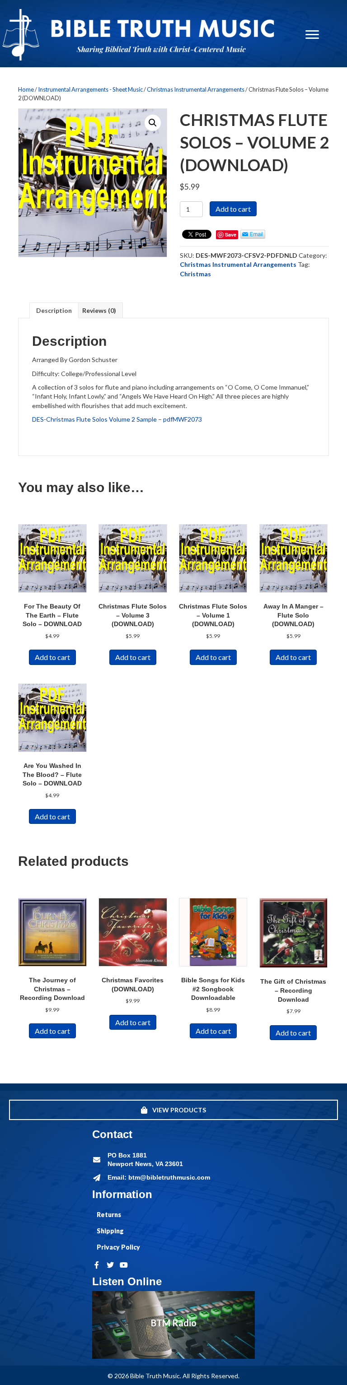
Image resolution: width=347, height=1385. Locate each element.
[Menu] (312, 34)
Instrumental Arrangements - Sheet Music (90, 89)
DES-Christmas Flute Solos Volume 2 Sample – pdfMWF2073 (117, 419)
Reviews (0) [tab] (99, 310)
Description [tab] (54, 310)
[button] (153, 123)
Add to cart (233, 208)
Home (26, 89)
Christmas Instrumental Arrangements (195, 89)
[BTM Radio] (173, 1325)
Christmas (195, 274)
